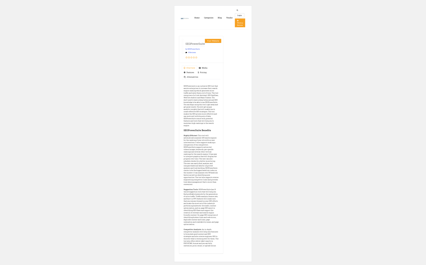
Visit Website (213, 41)
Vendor (229, 18)
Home (197, 18)
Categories (208, 18)
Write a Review (240, 24)
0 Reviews (192, 52)
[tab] (189, 68)
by (192, 49)
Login (239, 15)
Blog (220, 18)
